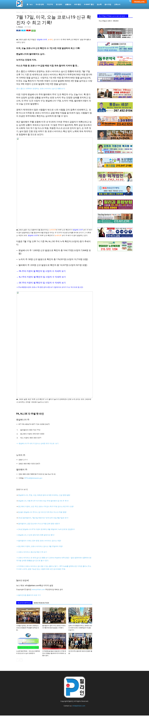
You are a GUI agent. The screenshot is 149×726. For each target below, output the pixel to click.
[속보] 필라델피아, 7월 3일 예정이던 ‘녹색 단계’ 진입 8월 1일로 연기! (43, 518)
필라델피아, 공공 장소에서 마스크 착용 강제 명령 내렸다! (39, 524)
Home (18, 12)
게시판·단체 (40, 4)
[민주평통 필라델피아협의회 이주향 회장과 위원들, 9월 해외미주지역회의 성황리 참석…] (54, 641)
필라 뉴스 (25, 12)
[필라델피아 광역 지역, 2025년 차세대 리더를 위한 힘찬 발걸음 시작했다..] (54, 615)
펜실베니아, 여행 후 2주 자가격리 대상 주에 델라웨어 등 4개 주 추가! (43, 501)
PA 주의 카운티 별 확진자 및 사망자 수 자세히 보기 (42, 271)
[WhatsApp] (33, 32)
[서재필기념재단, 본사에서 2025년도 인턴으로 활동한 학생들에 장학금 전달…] (28, 615)
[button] (130, 1)
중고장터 (59, 4)
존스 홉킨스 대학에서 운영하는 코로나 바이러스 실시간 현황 (44, 71)
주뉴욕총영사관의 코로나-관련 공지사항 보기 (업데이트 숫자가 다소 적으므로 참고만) (50, 287)
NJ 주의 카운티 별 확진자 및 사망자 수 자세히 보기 (42, 277)
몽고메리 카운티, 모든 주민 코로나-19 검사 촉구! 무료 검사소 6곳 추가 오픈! (46, 506)
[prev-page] (17, 660)
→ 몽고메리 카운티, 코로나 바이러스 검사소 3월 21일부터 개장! (39, 546)
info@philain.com (78, 706)
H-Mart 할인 (89, 4)
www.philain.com (38, 589)
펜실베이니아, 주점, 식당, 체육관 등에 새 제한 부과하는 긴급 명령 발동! (44, 495)
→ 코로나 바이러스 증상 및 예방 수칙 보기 (31, 552)
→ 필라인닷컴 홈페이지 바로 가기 (28, 595)
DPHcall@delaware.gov (33, 478)
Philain (20, 27)
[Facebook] (18, 32)
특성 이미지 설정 (46, 585)
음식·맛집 (108, 4)
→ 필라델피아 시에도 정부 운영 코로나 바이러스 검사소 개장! (38, 541)
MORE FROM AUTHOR (41, 603)
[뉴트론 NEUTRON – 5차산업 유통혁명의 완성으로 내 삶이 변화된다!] (28, 641)
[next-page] (21, 660)
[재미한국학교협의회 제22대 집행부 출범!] (80, 641)
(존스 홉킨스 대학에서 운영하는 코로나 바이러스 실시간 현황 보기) (40, 88)
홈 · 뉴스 (30, 4)
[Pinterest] (28, 32)
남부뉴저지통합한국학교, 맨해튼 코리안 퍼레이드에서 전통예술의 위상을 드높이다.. (80, 628)
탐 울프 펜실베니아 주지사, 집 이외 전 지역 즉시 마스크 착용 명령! (42, 512)
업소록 (99, 4)
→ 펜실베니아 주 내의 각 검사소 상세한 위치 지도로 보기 (37, 443)
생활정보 (68, 4)
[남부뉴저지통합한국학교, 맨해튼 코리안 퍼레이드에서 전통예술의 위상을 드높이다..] (80, 615)
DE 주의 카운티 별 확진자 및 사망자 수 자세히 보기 (42, 282)
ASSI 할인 (77, 4)
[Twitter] (23, 32)
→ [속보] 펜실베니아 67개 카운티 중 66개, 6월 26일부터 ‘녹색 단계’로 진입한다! (45, 529)
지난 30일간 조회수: (106, 21)
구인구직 (50, 4)
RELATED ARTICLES (24, 603)
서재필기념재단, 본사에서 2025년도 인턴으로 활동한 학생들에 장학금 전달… (27, 628)
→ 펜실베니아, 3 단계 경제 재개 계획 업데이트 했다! (35, 535)
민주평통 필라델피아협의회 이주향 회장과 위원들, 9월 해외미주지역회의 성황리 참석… (54, 653)
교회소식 (117, 4)
